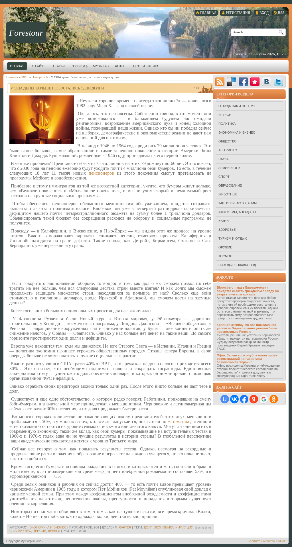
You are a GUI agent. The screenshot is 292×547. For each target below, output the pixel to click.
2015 (24, 77)
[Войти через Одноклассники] (273, 399)
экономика (164, 527)
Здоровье (227, 229)
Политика (227, 123)
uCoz (282, 541)
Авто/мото (227, 150)
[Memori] (254, 81)
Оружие (225, 247)
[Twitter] (278, 81)
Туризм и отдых (232, 238)
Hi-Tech (224, 115)
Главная (12, 77)
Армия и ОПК (229, 168)
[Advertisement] (110, 264)
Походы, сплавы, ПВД (237, 265)
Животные (227, 194)
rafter (125, 527)
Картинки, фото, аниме (238, 203)
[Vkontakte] (266, 81)
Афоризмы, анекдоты (237, 212)
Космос (225, 256)
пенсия (39, 530)
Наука (223, 159)
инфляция (184, 527)
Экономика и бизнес (47, 527)
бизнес (24, 530)
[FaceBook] (243, 81)
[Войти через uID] (224, 399)
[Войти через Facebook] (244, 399)
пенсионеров (101, 173)
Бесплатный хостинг (262, 541)
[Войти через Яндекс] (254, 399)
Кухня (223, 221)
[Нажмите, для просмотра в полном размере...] (41, 142)
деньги (54, 530)
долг (148, 527)
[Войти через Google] (263, 399)
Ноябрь (37, 77)
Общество (227, 141)
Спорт (224, 176)
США (13, 530)
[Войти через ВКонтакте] (234, 399)
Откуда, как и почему (236, 106)
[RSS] (219, 81)
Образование (230, 185)
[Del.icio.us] (231, 81)
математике (179, 421)
